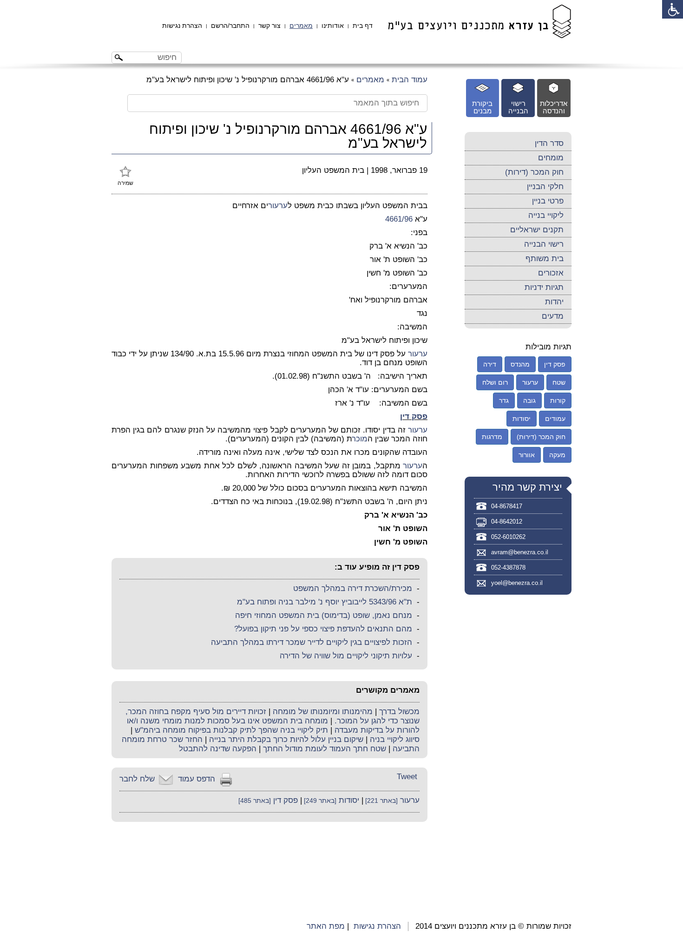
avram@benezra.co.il (519, 552)
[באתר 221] (380, 800)
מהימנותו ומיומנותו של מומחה (323, 711)
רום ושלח (495, 382)
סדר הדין (549, 143)
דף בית (363, 25)
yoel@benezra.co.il (517, 582)
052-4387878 (508, 567)
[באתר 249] (319, 800)
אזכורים (551, 273)
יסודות (349, 800)
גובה (529, 400)
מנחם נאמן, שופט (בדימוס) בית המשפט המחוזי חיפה (323, 615)
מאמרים (301, 25)
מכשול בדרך (399, 711)
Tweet (407, 776)
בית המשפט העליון (333, 170)
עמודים (555, 418)
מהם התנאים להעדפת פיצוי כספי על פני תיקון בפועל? (323, 628)
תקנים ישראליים (537, 229)
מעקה (557, 455)
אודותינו (333, 25)
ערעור (278, 205)
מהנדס (520, 364)
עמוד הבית (409, 79)
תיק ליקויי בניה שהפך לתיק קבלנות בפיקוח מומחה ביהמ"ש (231, 730)
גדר (504, 400)
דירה (489, 364)
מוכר (360, 438)
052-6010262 (508, 536)
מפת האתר (326, 926)
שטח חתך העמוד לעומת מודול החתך (324, 748)
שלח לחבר (137, 778)
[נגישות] (672, 9)
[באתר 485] (254, 800)
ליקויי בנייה (546, 215)
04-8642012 (506, 521)
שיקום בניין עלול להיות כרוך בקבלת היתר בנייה (286, 739)
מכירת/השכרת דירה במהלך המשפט (352, 588)
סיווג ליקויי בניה (395, 739)
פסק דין (413, 416)
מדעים (553, 316)
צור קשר (269, 25)
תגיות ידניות (544, 287)
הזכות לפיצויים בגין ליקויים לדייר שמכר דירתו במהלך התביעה (311, 642)
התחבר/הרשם (230, 25)
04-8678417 (506, 506)
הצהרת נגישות (182, 25)
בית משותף (544, 258)
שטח (558, 382)
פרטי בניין (548, 201)
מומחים (551, 157)
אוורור (527, 455)
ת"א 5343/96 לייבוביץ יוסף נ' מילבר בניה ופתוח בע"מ (324, 601)
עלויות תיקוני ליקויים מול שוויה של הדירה (346, 655)
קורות (557, 400)
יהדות (554, 301)
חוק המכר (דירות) (534, 172)
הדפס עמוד (196, 778)
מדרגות (492, 436)
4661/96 (399, 219)
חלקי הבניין (545, 186)
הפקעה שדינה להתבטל (217, 748)
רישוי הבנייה (544, 244)
